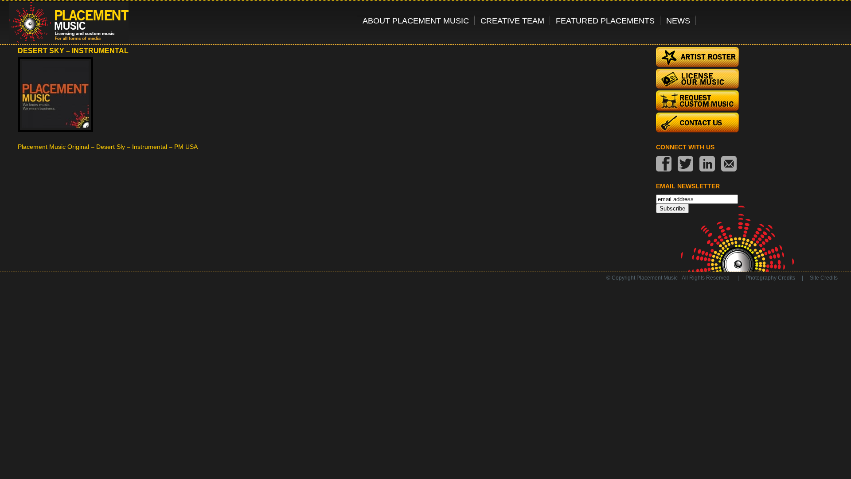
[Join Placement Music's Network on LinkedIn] (707, 164)
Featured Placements (605, 20)
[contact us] (729, 164)
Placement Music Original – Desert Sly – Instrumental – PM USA (108, 146)
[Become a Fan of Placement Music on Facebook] (663, 164)
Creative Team (512, 20)
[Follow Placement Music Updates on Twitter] (685, 164)
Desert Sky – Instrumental (73, 51)
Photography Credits (770, 278)
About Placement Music (416, 20)
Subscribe (672, 208)
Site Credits (824, 278)
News (678, 20)
